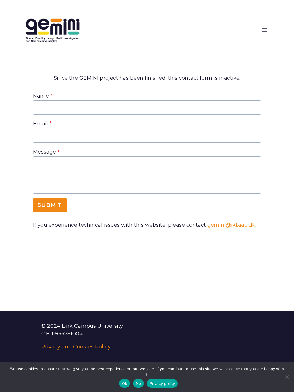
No (138, 383)
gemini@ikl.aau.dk (231, 225)
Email (42, 124)
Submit (50, 205)
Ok (124, 383)
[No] (287, 377)
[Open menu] (264, 30)
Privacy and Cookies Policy (76, 347)
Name (42, 96)
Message (46, 152)
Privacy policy (162, 383)
